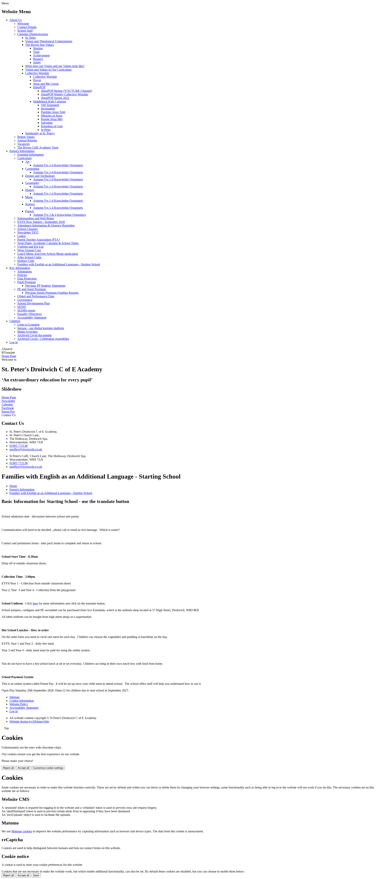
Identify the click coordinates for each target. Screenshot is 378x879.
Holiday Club (25, 260)
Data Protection (27, 278)
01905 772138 (18, 445)
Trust (36, 52)
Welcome (23, 23)
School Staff (25, 30)
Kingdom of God (51, 126)
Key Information (19, 268)
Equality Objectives (29, 314)
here (35, 603)
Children (14, 321)
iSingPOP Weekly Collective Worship (64, 94)
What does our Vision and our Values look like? (54, 66)
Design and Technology (40, 175)
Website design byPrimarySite (29, 721)
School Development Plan (33, 303)
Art (27, 161)
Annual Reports (27, 140)
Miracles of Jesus (51, 115)
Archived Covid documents (34, 335)
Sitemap (14, 697)
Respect (38, 59)
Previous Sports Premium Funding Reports (51, 292)
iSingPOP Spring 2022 (55, 98)
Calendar (7, 404)
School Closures (27, 229)
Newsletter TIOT (28, 232)
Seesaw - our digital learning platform (40, 328)
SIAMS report (26, 310)
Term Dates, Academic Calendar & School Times (48, 243)
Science (30, 204)
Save (36, 875)
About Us (15, 20)
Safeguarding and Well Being (35, 218)
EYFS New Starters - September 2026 (41, 222)
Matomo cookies (21, 831)
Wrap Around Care (29, 250)
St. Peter (30, 37)
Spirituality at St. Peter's (40, 133)
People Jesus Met (51, 119)
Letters (21, 236)
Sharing (38, 48)
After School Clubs (29, 257)
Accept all (23, 767)
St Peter (46, 129)
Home (13, 486)
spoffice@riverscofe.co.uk (25, 449)
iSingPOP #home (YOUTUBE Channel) (66, 90)
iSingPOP (39, 87)
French (29, 211)
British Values (26, 137)
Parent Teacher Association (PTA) (38, 239)
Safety (37, 62)
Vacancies (23, 144)
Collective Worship (37, 73)
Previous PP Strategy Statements (45, 285)
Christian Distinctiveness (32, 34)
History (29, 190)
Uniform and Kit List (30, 246)
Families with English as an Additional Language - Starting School (58, 264)
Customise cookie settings (48, 767)
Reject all (8, 767)
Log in (13, 342)
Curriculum (24, 158)
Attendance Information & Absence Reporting (46, 225)
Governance (24, 299)
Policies (22, 275)
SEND (21, 307)
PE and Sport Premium (31, 289)
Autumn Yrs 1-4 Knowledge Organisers (58, 165)
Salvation (47, 122)
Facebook (8, 408)
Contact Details (26, 27)
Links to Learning (28, 324)
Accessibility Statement (31, 317)
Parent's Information (21, 151)
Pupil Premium (26, 282)
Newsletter (8, 401)
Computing (32, 168)
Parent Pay (8, 411)
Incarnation (48, 108)
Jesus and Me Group (46, 83)
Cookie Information (21, 700)
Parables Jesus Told (53, 112)
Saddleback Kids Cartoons (49, 101)
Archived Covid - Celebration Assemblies (43, 338)
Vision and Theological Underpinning (48, 41)
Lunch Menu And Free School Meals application (47, 253)
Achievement (41, 55)
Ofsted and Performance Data (35, 296)
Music (29, 197)
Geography (32, 183)
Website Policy (18, 704)
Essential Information (30, 154)
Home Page (9, 356)
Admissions (24, 271)
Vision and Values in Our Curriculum (48, 69)
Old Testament (50, 105)
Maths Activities (27, 331)
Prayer (37, 80)
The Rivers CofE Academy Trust (37, 147)
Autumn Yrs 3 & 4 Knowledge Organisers (59, 214)
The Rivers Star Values (39, 44)
